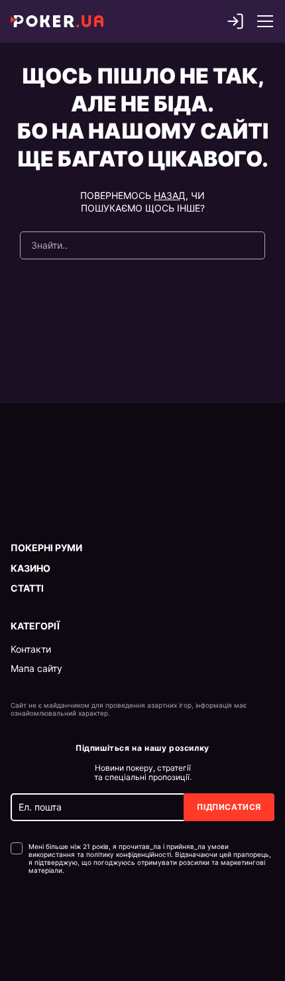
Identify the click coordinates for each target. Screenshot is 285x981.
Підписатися (229, 807)
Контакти (31, 649)
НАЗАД (170, 195)
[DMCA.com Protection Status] (39, 914)
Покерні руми (46, 548)
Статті (27, 588)
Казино (30, 568)
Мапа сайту (36, 668)
